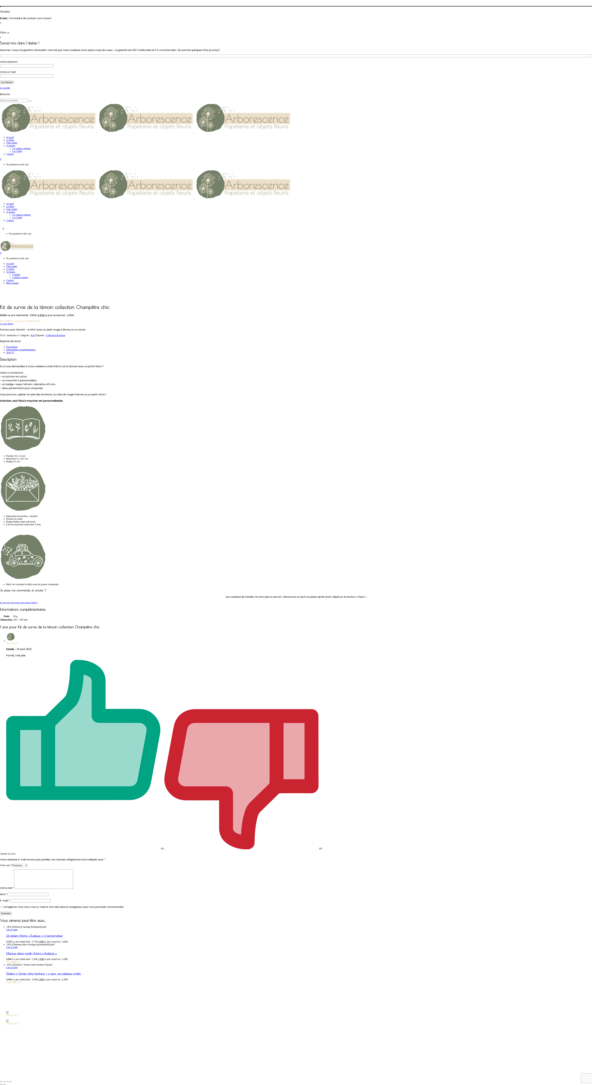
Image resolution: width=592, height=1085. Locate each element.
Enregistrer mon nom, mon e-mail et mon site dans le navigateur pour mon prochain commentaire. (64, 907)
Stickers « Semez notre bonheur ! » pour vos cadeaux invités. (43, 973)
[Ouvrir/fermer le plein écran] (7, 1081)
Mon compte (12, 1040)
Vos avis (10, 1043)
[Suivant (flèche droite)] (4, 1084)
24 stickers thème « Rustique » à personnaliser (34, 935)
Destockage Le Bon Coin (18, 1046)
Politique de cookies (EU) (18, 1069)
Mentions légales (14, 1066)
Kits (33, 335)
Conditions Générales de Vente (21, 1063)
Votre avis (7, 888)
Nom (4, 894)
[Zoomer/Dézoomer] (10, 1081)
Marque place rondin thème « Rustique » (31, 953)
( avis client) (6, 323)
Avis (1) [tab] (10, 352)
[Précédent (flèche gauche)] (1, 1084)
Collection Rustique (55, 335)
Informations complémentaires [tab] (20, 349)
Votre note (6, 865)
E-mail (5, 900)
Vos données (12, 1061)
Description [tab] (11, 347)
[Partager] (4, 1081)
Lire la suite (12, 929)
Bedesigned (60, 1075)
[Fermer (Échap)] (1, 1081)
